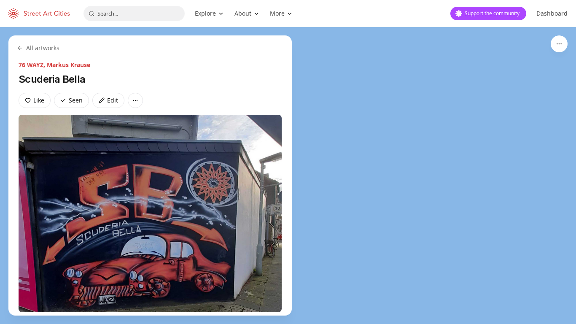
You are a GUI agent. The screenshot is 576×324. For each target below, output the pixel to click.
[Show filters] (559, 43)
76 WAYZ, (33, 65)
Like (38, 100)
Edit (112, 100)
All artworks (42, 48)
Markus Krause (68, 65)
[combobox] (134, 13)
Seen (76, 100)
